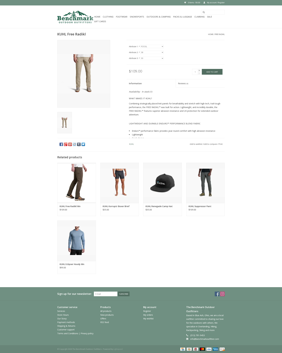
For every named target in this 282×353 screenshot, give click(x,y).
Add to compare (210, 144)
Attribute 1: (134, 46)
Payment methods (66, 322)
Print (221, 144)
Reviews (183, 83)
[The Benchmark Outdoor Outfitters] (75, 16)
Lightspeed (118, 349)
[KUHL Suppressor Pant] (205, 183)
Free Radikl (220, 34)
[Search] (203, 12)
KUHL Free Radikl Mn (70, 206)
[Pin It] (70, 144)
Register (147, 311)
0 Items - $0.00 (194, 2)
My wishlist (148, 318)
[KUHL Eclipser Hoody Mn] (76, 240)
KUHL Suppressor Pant (200, 206)
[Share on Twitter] (83, 144)
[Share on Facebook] (61, 144)
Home (97, 16)
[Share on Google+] (65, 144)
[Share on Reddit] (74, 144)
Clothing (108, 16)
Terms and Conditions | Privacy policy (75, 333)
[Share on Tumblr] (79, 144)
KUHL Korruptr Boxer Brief (116, 206)
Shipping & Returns (66, 325)
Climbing (199, 16)
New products (107, 314)
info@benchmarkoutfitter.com (204, 339)
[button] (176, 125)
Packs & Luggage (182, 16)
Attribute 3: (134, 58)
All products (105, 311)
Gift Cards (100, 21)
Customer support (66, 329)
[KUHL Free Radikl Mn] (76, 183)
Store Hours (63, 314)
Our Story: (62, 318)
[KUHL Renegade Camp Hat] (162, 183)
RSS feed (104, 322)
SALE (209, 16)
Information (135, 83)
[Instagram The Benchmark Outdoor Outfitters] (222, 294)
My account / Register (216, 2)
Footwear (121, 16)
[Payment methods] (182, 349)
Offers (103, 318)
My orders (148, 314)
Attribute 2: (134, 52)
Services (61, 311)
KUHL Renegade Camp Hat (159, 206)
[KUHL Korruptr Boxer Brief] (119, 183)
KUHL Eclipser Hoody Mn (72, 264)
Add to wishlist (196, 144)
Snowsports (137, 16)
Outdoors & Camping (159, 16)
